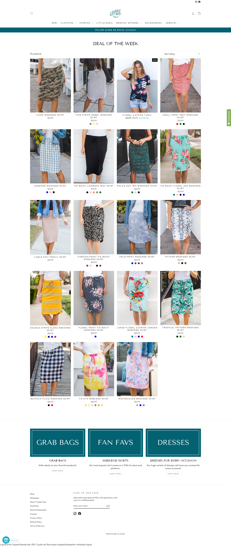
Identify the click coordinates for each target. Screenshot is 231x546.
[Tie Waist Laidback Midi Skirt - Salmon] (94, 192)
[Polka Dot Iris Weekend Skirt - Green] (132, 192)
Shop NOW (57, 471)
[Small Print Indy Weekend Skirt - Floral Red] (177, 124)
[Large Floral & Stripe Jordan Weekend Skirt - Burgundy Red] (142, 336)
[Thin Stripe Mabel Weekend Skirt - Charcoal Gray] (90, 124)
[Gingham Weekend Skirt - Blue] (47, 192)
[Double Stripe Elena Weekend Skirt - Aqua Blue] (52, 337)
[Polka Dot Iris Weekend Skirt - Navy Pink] (135, 192)
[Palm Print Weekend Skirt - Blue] (132, 263)
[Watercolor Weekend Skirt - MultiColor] (131, 405)
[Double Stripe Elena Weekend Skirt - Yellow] (45, 337)
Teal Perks (34, 506)
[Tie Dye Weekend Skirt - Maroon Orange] (99, 405)
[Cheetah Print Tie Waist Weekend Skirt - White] (94, 266)
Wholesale (34, 498)
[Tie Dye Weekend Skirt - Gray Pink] (102, 405)
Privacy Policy (36, 518)
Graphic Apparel (128, 23)
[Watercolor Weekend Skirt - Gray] (144, 405)
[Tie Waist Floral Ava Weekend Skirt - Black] (180, 195)
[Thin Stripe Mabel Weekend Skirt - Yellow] (94, 124)
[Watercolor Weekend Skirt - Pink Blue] (140, 405)
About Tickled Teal (38, 502)
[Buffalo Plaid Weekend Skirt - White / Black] (49, 405)
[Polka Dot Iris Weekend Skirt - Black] (139, 192)
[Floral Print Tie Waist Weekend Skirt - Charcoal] (92, 336)
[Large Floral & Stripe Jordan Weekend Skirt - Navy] (139, 336)
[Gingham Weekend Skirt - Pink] (50, 192)
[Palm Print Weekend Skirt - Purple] (139, 263)
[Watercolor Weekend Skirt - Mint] (134, 405)
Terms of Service (37, 526)
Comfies (85, 23)
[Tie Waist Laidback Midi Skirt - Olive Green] (100, 192)
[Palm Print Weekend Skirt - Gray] (142, 263)
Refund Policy (36, 522)
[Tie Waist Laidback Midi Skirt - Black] (87, 192)
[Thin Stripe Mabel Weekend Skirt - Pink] (97, 124)
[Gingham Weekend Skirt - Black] (54, 192)
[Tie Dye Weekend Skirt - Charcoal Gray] (95, 405)
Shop (32, 494)
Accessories (153, 23)
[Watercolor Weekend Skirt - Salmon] (137, 405)
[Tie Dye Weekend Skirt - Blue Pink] (92, 405)
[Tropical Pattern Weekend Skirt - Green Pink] (184, 336)
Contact (33, 514)
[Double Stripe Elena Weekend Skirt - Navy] (49, 337)
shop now (115, 474)
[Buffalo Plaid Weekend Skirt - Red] (52, 405)
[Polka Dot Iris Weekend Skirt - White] (142, 192)
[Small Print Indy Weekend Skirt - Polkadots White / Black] (184, 124)
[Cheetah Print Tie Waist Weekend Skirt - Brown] (87, 266)
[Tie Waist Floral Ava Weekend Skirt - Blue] (184, 195)
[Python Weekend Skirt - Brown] (185, 263)
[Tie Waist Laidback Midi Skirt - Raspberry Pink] (90, 192)
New (54, 23)
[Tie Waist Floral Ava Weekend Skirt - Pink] (177, 195)
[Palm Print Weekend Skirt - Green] (135, 263)
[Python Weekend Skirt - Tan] (179, 263)
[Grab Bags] (57, 443)
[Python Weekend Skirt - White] (176, 263)
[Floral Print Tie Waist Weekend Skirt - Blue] (95, 336)
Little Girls (105, 23)
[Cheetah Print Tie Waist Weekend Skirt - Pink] (90, 266)
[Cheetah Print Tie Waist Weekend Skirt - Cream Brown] (100, 266)
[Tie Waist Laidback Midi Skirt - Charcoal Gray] (97, 192)
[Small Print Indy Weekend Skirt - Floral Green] (180, 124)
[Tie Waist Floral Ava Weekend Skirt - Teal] (174, 195)
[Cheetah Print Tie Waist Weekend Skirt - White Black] (97, 266)
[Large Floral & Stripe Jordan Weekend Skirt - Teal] (132, 336)
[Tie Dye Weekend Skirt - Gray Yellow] (89, 405)
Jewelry (172, 23)
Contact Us (229, 116)
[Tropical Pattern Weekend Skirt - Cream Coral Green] (180, 336)
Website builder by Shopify (115, 534)
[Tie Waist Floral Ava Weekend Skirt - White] (187, 195)
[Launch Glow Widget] (6, 540)
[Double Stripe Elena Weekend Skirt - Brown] (55, 337)
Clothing (67, 23)
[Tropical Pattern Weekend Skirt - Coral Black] (177, 336)
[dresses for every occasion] (173, 443)
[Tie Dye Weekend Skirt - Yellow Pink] (86, 405)
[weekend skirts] (115, 443)
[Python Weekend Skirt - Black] (182, 263)
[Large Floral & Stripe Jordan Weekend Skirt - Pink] (135, 336)
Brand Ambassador (38, 510)
